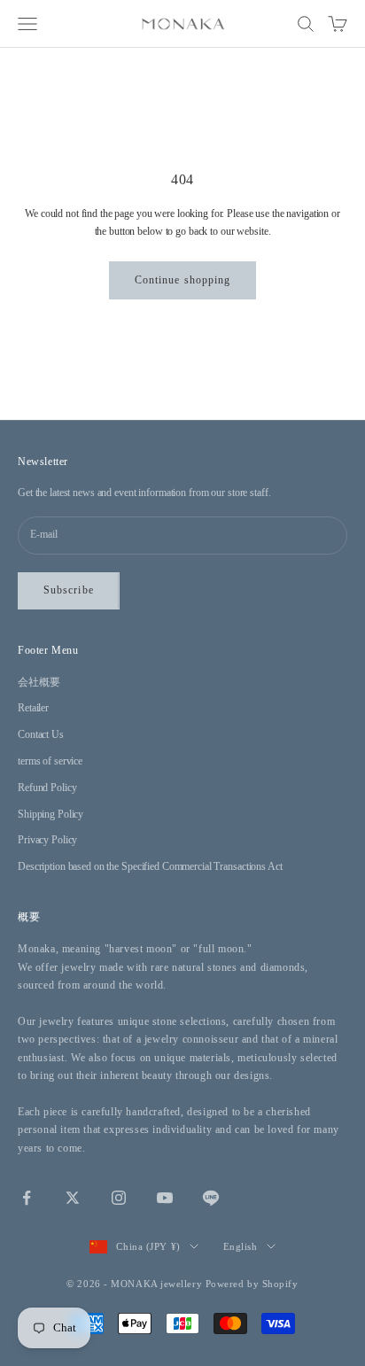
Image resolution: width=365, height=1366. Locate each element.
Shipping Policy (50, 814)
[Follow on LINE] (211, 1198)
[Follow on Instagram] (119, 1198)
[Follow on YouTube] (165, 1198)
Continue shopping (182, 280)
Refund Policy (47, 787)
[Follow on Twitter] (73, 1198)
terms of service (50, 761)
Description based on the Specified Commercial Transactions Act (150, 866)
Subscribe (68, 590)
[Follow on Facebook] (26, 1198)
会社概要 (39, 682)
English (240, 1246)
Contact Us (41, 734)
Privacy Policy (47, 840)
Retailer (33, 708)
